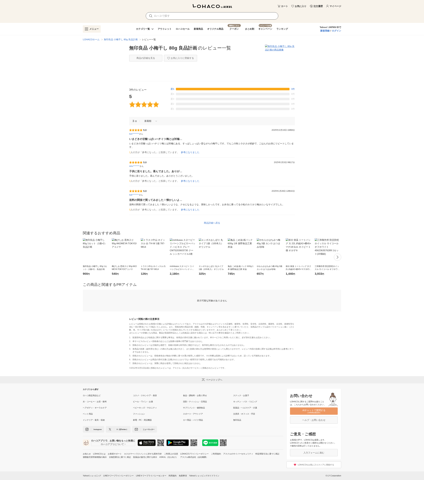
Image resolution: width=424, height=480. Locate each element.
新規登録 (325, 30)
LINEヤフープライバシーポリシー (118, 476)
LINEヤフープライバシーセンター (151, 476)
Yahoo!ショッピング (92, 476)
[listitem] (108, 395)
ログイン (336, 30)
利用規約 (173, 476)
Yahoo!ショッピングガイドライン (204, 476)
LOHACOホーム (91, 39)
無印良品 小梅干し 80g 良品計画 (121, 39)
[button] (149, 121)
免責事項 (183, 476)
